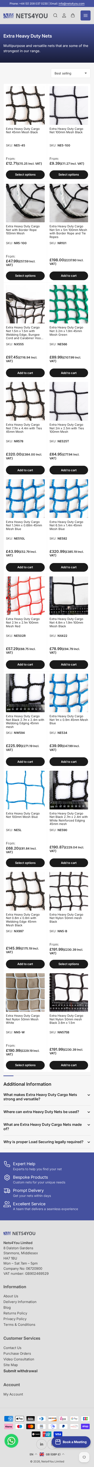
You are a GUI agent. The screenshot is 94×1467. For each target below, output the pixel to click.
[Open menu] (86, 15)
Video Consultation (18, 1359)
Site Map (10, 1365)
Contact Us (12, 1348)
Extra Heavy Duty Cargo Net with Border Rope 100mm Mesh (23, 229)
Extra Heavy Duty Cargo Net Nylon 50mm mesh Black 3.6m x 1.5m (66, 1019)
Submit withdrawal (20, 1371)
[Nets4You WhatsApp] (11, 1441)
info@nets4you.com (72, 3)
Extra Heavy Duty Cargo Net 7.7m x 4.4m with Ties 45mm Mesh (24, 428)
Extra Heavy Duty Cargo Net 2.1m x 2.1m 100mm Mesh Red (23, 622)
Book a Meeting (75, 1442)
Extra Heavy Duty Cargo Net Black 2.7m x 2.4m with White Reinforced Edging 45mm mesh (69, 819)
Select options (25, 174)
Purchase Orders (17, 1353)
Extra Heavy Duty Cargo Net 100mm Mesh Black (66, 130)
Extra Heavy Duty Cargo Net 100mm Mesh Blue (23, 815)
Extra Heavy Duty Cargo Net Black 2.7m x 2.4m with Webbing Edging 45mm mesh (25, 721)
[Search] (55, 15)
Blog (7, 1307)
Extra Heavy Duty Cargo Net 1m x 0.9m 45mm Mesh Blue (69, 719)
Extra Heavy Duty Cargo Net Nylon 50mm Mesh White (23, 1019)
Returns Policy (15, 1313)
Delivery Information (20, 1302)
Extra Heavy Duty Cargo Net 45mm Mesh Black (23, 130)
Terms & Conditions (19, 1324)
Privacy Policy (14, 1319)
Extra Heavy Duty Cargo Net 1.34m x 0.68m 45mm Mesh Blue (24, 525)
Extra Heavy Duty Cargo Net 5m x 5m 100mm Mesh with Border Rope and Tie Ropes (68, 231)
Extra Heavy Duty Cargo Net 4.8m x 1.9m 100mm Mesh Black (66, 622)
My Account (13, 1394)
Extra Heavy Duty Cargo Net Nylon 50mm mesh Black (66, 918)
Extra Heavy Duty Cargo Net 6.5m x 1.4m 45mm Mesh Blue (66, 525)
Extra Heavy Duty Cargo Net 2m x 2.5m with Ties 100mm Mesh (67, 428)
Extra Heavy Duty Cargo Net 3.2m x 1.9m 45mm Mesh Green (66, 330)
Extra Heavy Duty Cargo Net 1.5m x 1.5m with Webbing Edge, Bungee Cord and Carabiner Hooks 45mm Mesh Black (25, 334)
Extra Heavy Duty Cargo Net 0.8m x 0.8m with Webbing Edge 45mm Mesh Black (23, 920)
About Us (10, 1296)
